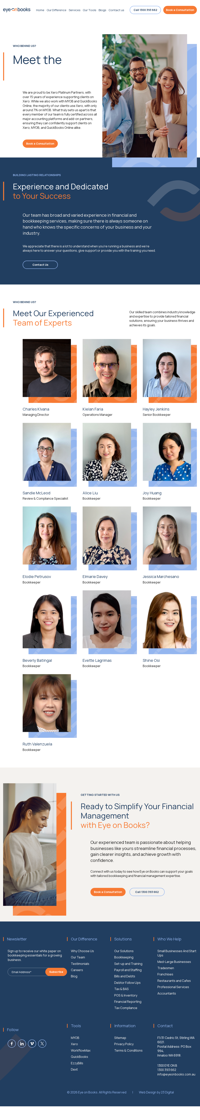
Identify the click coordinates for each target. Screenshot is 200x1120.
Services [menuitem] (74, 10)
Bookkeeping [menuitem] (123, 957)
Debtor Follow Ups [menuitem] (127, 982)
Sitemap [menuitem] (120, 1038)
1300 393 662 (166, 1070)
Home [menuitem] (40, 10)
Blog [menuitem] (74, 976)
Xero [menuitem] (74, 1044)
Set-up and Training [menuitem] (128, 964)
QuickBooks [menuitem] (79, 1057)
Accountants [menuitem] (166, 993)
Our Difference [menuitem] (56, 10)
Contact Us (40, 265)
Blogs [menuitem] (102, 10)
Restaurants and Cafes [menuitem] (174, 981)
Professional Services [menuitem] (173, 987)
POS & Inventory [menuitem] (125, 995)
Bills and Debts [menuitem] (124, 976)
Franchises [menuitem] (165, 974)
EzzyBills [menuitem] (77, 1063)
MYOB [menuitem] (75, 1038)
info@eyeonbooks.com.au (176, 1074)
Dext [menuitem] (74, 1069)
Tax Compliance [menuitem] (125, 1008)
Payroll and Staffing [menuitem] (128, 970)
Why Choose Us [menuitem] (82, 951)
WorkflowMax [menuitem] (80, 1050)
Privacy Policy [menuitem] (124, 1044)
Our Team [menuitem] (78, 957)
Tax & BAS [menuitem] (121, 989)
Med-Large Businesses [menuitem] (174, 962)
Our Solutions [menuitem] (124, 951)
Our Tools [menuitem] (89, 10)
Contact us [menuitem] (116, 10)
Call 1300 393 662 (145, 10)
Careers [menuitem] (77, 970)
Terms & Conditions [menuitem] (128, 1050)
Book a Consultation (180, 10)
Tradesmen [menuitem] (165, 968)
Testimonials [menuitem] (80, 964)
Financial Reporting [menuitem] (127, 1001)
